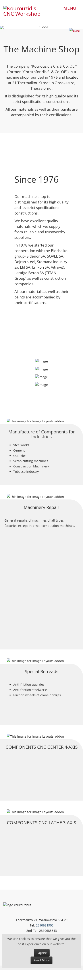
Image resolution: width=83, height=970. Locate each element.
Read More (41, 960)
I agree (42, 953)
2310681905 (45, 925)
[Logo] (24, 10)
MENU (69, 8)
